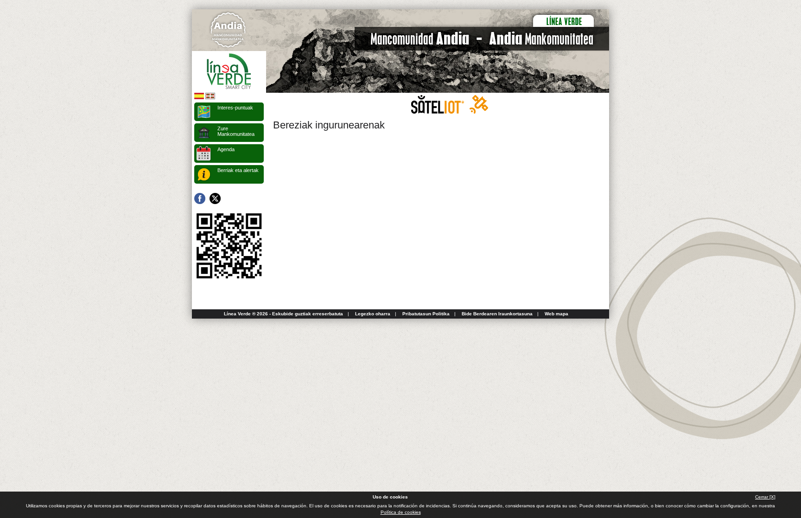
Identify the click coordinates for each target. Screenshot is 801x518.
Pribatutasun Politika (426, 313)
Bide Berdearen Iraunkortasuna (497, 313)
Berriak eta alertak (238, 170)
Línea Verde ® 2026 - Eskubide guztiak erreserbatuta (283, 313)
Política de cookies (401, 512)
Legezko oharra (372, 313)
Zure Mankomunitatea (235, 131)
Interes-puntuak (235, 107)
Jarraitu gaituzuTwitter (215, 198)
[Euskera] (210, 97)
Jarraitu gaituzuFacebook (199, 198)
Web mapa (556, 313)
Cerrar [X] (765, 496)
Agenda (226, 149)
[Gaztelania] (199, 97)
